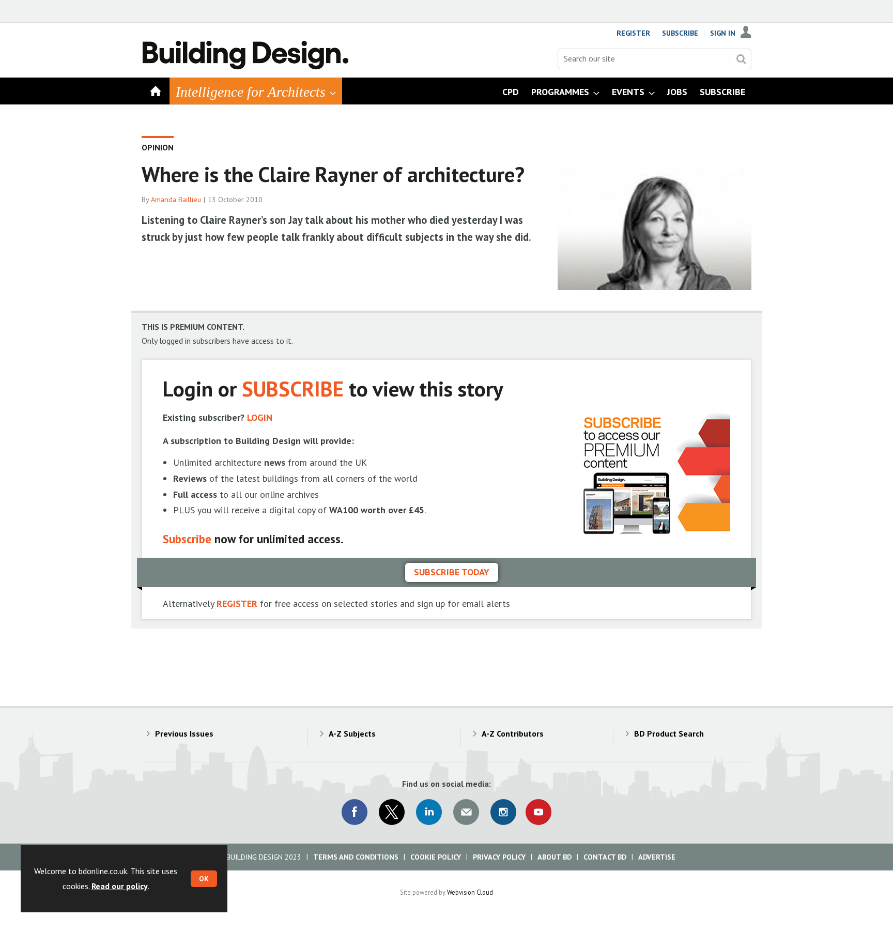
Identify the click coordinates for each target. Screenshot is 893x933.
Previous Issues (184, 733)
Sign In (722, 33)
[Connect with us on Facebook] (354, 812)
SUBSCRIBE (293, 388)
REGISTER (237, 603)
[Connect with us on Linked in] (428, 812)
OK (204, 878)
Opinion (158, 147)
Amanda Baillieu (176, 199)
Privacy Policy (499, 857)
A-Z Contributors (513, 733)
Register (633, 33)
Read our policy (119, 886)
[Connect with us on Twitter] (391, 812)
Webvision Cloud (470, 892)
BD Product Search (669, 733)
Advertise (656, 857)
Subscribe (680, 33)
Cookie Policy (435, 857)
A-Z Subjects (352, 733)
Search (741, 59)
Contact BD (604, 857)
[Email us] (466, 812)
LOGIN (259, 417)
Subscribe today (451, 572)
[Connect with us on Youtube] (538, 812)
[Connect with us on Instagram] (503, 812)
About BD (554, 857)
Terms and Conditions (355, 857)
